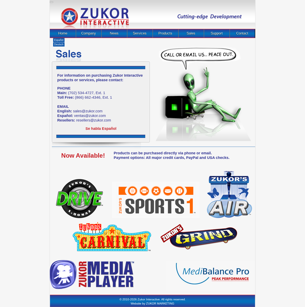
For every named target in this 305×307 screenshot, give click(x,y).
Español (58, 40)
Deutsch (58, 44)
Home (62, 33)
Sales (191, 33)
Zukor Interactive (95, 18)
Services (139, 33)
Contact (242, 33)
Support (217, 33)
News (114, 33)
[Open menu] (51, 2)
